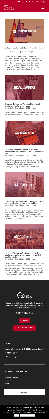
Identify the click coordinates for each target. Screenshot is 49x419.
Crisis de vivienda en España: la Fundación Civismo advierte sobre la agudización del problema (24, 202)
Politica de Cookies (27, 415)
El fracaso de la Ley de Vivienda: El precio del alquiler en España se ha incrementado (22, 105)
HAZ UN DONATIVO (25, 328)
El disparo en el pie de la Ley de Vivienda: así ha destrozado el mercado (23, 49)
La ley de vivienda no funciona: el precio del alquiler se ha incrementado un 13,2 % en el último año (24, 151)
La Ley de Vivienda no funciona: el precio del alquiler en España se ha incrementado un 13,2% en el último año (23, 255)
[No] (46, 412)
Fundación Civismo (13, 52)
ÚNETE (25, 320)
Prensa (34, 52)
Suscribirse (24, 392)
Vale (16, 415)
